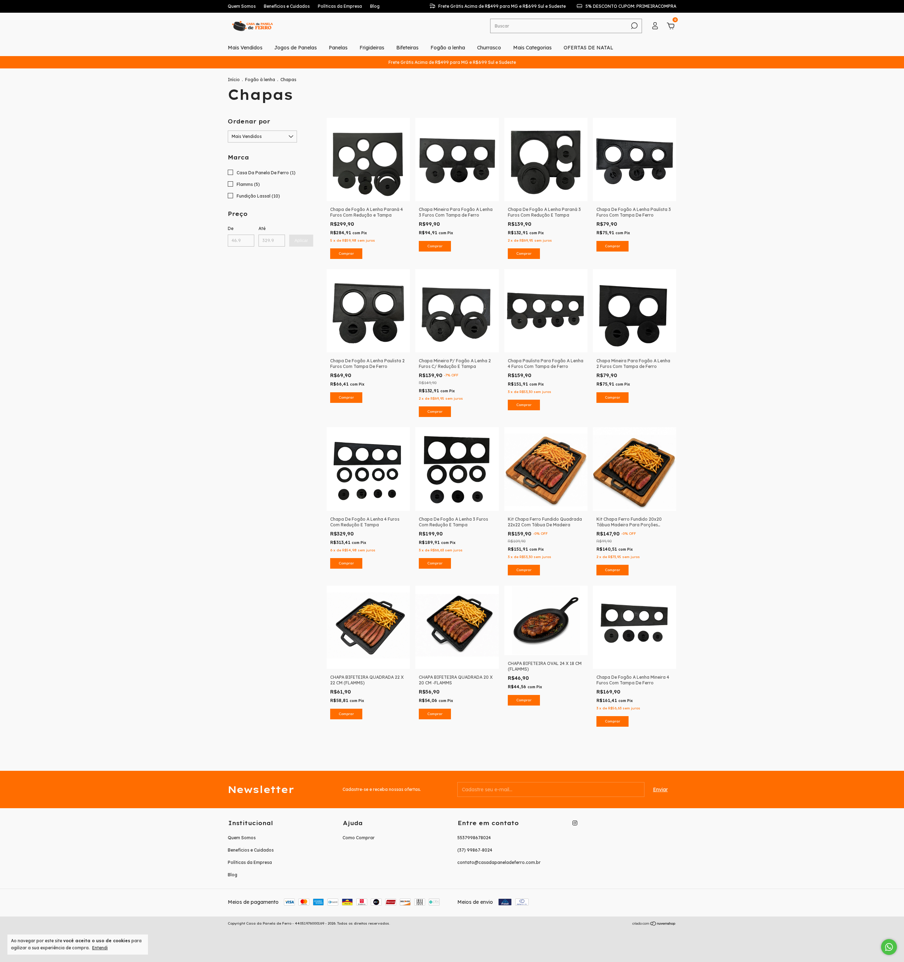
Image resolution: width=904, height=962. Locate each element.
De (230, 228)
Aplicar (301, 240)
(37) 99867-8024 (474, 850)
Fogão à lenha (260, 79)
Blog (375, 6)
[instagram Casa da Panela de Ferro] (575, 823)
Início (234, 79)
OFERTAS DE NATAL (588, 47)
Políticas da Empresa (340, 6)
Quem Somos (242, 6)
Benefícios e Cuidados (287, 6)
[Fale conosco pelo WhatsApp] (889, 947)
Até (262, 228)
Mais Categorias (532, 47)
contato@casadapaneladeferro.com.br (499, 862)
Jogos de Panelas (295, 47)
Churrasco (489, 47)
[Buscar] (633, 26)
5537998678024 (474, 837)
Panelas (338, 47)
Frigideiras (371, 47)
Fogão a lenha (447, 47)
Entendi (100, 947)
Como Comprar (359, 837)
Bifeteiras (407, 47)
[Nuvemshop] (654, 924)
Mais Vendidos (245, 47)
